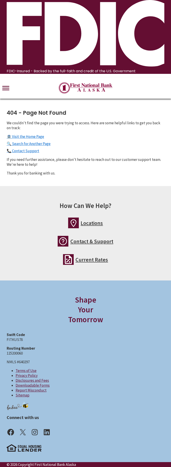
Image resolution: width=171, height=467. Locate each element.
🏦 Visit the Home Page (25, 136)
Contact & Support (91, 241)
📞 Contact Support (23, 150)
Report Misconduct (31, 390)
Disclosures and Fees (32, 380)
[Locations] (73, 223)
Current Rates (91, 259)
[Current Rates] (68, 259)
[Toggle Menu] (5, 88)
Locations (92, 223)
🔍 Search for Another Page (29, 143)
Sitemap (22, 395)
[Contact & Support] (63, 241)
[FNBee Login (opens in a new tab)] (18, 405)
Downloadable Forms (33, 385)
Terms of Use (26, 370)
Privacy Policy (27, 375)
